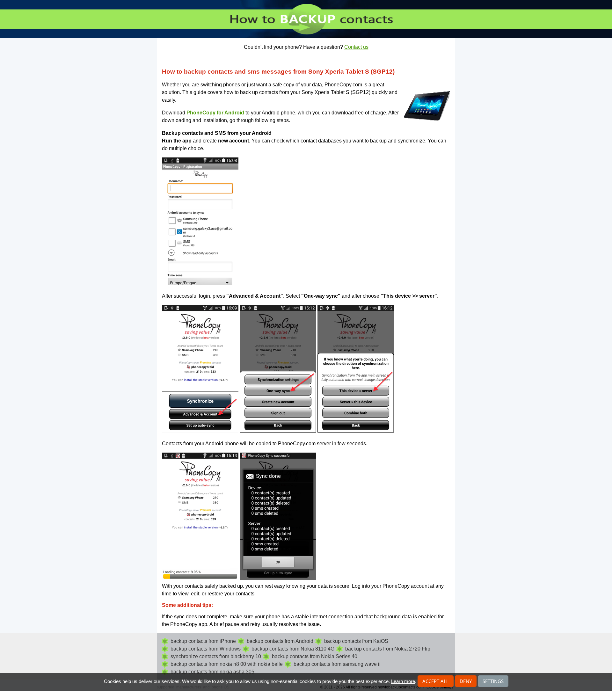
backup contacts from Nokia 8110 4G (292, 648)
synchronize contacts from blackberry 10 (216, 656)
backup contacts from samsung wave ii (337, 664)
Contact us (356, 47)
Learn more (403, 681)
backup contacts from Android (280, 641)
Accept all (435, 681)
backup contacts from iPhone (203, 641)
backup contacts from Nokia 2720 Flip (387, 648)
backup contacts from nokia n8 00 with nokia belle (227, 664)
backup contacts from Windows (206, 648)
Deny (466, 681)
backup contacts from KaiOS (356, 641)
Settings (493, 681)
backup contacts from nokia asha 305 (212, 671)
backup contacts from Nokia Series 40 (314, 656)
